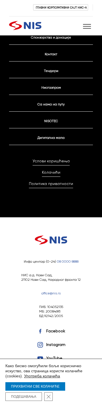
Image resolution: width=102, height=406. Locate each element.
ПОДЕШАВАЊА (23, 397)
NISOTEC (51, 121)
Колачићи (51, 172)
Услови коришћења (51, 161)
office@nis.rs (51, 293)
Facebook (55, 331)
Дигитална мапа (51, 137)
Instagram (55, 344)
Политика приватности (51, 183)
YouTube (54, 358)
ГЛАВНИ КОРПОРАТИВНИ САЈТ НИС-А (61, 7)
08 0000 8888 (67, 261)
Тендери (51, 71)
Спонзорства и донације (51, 37)
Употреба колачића (42, 376)
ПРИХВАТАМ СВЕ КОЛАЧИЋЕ (35, 386)
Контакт (51, 54)
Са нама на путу (51, 104)
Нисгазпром (51, 87)
